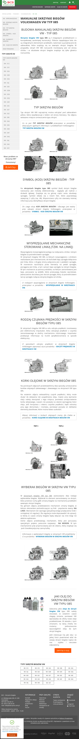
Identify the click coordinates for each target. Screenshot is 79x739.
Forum (27, 707)
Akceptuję (12, 735)
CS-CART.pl (33, 734)
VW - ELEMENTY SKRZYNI (8, 40)
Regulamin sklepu (31, 700)
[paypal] (51, 733)
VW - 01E (6, 67)
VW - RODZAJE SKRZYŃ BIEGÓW (10, 23)
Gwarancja (42, 698)
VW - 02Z (6, 113)
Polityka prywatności (29, 703)
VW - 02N (7, 94)
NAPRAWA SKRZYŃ (50, 7)
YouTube (71, 706)
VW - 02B (7, 75)
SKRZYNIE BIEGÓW (37, 7)
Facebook (71, 700)
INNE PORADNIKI (8, 49)
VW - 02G (7, 79)
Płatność (42, 700)
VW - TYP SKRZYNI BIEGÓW (8, 29)
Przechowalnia (58, 702)
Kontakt (63, 2)
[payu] (43, 733)
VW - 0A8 (7, 129)
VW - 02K (7, 87)
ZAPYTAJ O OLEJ (63, 650)
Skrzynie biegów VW (30, 38)
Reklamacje (43, 704)
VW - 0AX (7, 144)
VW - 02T (6, 110)
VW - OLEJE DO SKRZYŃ (10, 45)
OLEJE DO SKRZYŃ (62, 7)
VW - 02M (7, 90)
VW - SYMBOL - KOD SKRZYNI (9, 34)
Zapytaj (55, 2)
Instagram (70, 703)
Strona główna (6, 14)
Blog (26, 705)
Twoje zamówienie (59, 700)
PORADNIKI (72, 7)
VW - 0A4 (7, 121)
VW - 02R (7, 102)
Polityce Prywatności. (66, 718)
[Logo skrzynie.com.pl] (8, 3)
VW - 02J (6, 83)
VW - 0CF (6, 148)
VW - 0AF (6, 133)
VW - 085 (6, 117)
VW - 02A (7, 71)
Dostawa (42, 702)
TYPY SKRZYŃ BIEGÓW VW (10, 59)
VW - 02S (6, 106)
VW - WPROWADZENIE (10, 18)
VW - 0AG (7, 136)
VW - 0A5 (7, 125)
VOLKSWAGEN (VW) (26, 14)
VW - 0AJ (6, 140)
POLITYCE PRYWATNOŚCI (10, 731)
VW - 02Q (7, 98)
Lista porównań (58, 704)
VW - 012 (6, 63)
